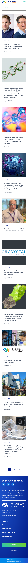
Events (4, 525)
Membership (6, 529)
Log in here (11, 493)
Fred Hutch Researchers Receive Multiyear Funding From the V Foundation (13, 46)
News (6, 84)
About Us (5, 521)
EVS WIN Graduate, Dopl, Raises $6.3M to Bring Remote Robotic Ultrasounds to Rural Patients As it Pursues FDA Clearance (14, 449)
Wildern (19, 561)
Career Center (7, 536)
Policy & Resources (8, 532)
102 (20, 469)
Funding (7, 41)
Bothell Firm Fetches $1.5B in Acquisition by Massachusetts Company (13, 404)
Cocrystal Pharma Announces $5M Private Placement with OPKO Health (13, 272)
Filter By (5, 8)
